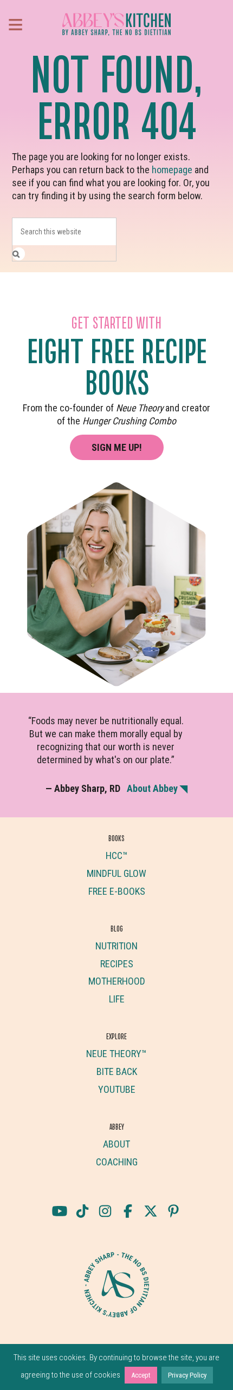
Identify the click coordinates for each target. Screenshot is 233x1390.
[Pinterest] (173, 1210)
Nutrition (116, 946)
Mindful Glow (116, 873)
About (116, 1144)
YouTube (116, 1089)
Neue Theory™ (116, 1053)
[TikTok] (82, 1210)
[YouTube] (59, 1210)
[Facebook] (128, 1210)
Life (117, 999)
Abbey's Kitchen (116, 24)
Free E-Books (116, 891)
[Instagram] (105, 1210)
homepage (172, 169)
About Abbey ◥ (157, 788)
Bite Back (116, 1071)
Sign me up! (117, 447)
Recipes (116, 963)
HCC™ (117, 855)
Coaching (117, 1162)
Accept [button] (141, 1375)
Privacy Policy (187, 1375)
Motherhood (116, 981)
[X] (150, 1210)
